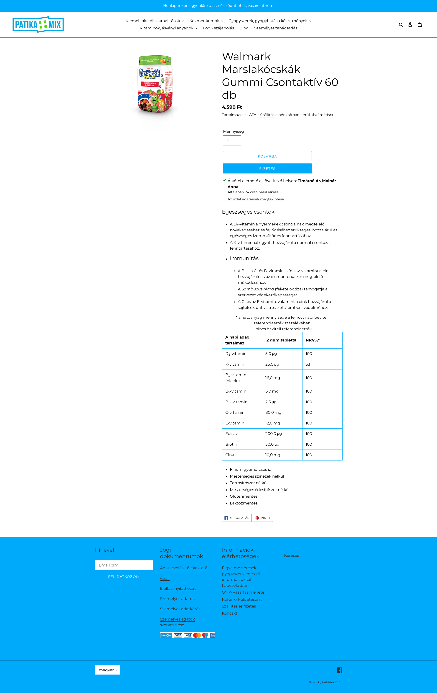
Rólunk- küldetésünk (242, 599)
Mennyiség (233, 131)
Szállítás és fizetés (239, 606)
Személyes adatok (177, 598)
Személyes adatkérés (180, 609)
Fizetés (267, 168)
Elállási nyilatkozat (178, 588)
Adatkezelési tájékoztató (184, 568)
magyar (106, 670)
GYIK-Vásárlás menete (243, 592)
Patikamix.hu (332, 682)
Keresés (291, 555)
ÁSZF (165, 578)
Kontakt (229, 613)
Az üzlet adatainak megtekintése (256, 199)
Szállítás (267, 115)
